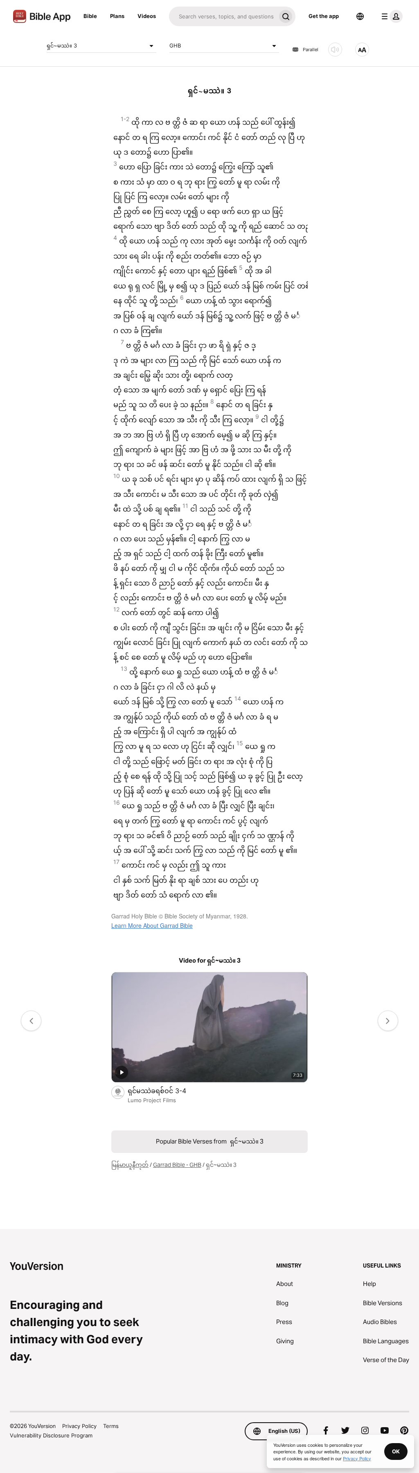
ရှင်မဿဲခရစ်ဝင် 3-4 (165, 1090)
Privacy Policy (79, 1426)
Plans (117, 16)
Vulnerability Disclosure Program (51, 1435)
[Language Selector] (360, 16)
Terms (111, 1426)
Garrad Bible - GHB (177, 1164)
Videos (146, 16)
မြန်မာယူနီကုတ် (130, 1164)
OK (396, 1451)
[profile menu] (390, 16)
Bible (90, 16)
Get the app (324, 16)
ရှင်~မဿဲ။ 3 (62, 45)
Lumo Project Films (152, 1100)
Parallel (310, 49)
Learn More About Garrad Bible (152, 925)
